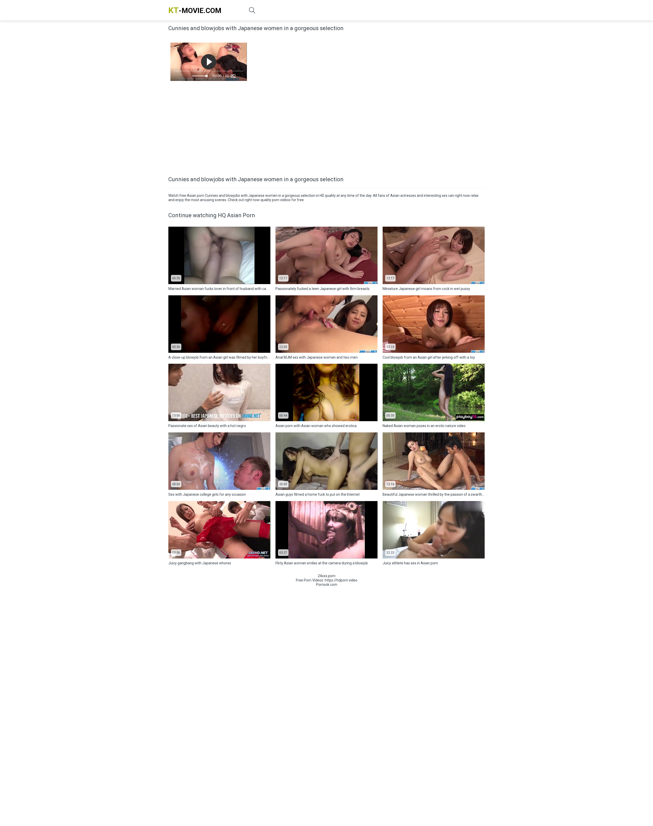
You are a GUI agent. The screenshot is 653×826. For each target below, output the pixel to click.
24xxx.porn (326, 576)
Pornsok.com (326, 584)
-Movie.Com (194, 10)
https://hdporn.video (341, 580)
